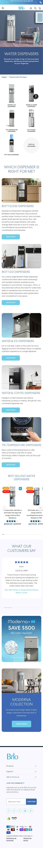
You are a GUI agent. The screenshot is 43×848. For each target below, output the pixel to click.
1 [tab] (3, 534)
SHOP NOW (10, 237)
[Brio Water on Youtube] (25, 811)
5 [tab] (11, 534)
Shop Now (21, 724)
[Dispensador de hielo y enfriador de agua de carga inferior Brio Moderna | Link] (12, 508)
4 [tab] (9, 534)
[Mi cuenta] (31, 8)
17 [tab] (34, 534)
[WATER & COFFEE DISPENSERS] (31, 96)
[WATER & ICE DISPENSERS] (11, 96)
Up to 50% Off (28, 1)
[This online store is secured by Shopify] (21, 818)
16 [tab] (32, 534)
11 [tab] (22, 534)
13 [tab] (26, 534)
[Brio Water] (21, 7)
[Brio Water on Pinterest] (19, 811)
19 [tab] (38, 534)
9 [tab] (18, 534)
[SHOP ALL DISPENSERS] (31, 145)
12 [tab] (24, 534)
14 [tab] (28, 534)
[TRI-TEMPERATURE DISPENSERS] (11, 120)
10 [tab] (20, 534)
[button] (7, 2)
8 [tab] (17, 534)
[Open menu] (9, 8)
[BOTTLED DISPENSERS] (11, 144)
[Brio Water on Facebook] (8, 811)
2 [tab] (5, 534)
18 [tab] (36, 534)
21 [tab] (42, 534)
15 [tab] (30, 534)
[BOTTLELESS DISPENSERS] (31, 120)
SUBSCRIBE (31, 802)
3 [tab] (7, 534)
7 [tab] (15, 534)
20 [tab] (40, 534)
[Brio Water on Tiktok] (30, 811)
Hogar (4, 77)
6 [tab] (13, 534)
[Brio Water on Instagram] (14, 811)
